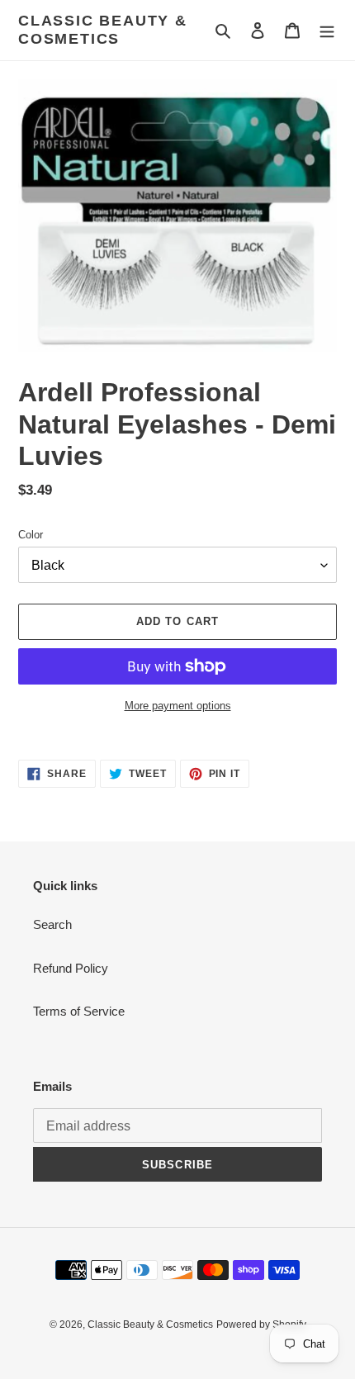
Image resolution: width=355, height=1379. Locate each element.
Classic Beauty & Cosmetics (102, 29)
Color (30, 534)
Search (52, 924)
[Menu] (327, 30)
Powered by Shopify (261, 1324)
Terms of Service (79, 1011)
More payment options (178, 705)
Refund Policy (70, 968)
